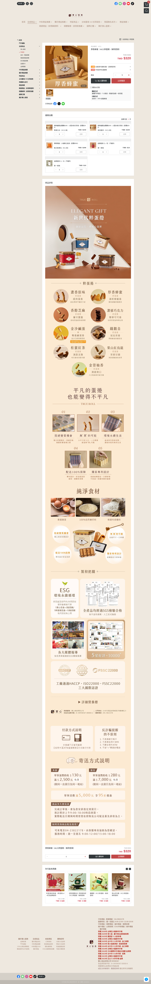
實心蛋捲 (23, 49)
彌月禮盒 (36, 949)
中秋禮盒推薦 (36, 944)
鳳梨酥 (122, 966)
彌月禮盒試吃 (36, 941)
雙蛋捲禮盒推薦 (25, 58)
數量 (92, 75)
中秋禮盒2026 (36, 946)
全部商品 (36, 939)
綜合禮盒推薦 (24, 61)
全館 (92, 67)
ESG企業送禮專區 (23, 946)
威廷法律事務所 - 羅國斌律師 (108, 968)
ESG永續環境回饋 (48, 949)
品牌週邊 (23, 66)
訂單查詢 (48, 941)
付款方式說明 (60, 941)
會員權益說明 (48, 944)
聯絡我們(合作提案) (23, 949)
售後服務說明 (60, 946)
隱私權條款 (48, 946)
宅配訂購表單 (60, 949)
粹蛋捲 (22, 52)
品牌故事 (23, 941)
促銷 (92, 70)
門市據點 (23, 944)
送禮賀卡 (23, 63)
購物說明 (60, 939)
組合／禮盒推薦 (25, 55)
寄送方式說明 (60, 944)
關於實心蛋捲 (23, 939)
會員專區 (48, 939)
